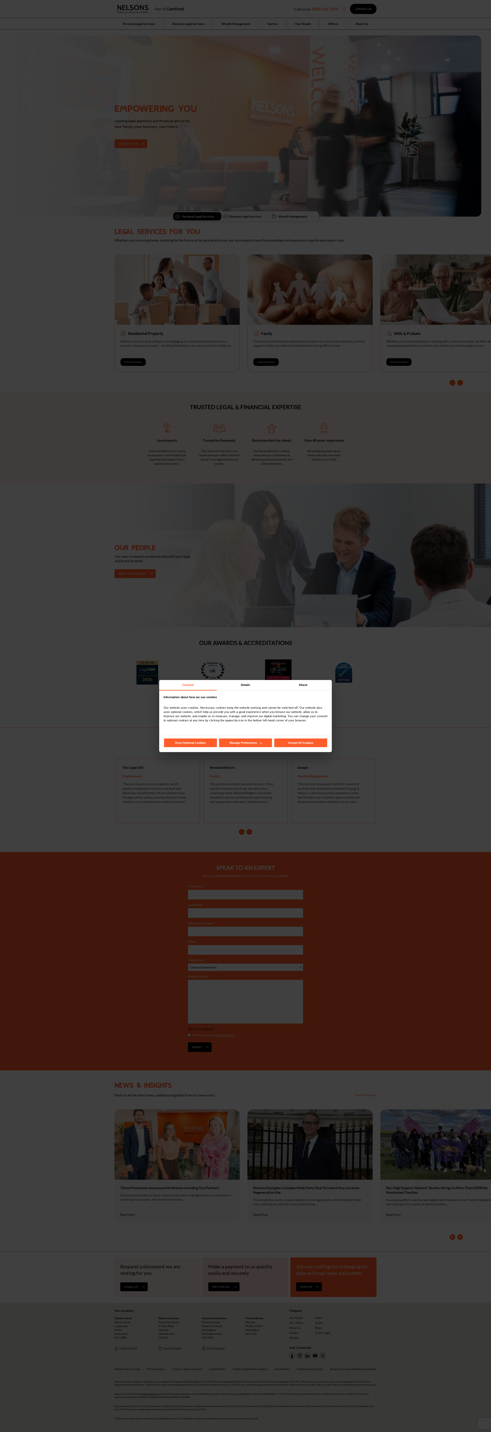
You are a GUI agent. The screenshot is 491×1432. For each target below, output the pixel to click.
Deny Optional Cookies (190, 742)
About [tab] (303, 684)
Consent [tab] (188, 684)
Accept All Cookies (300, 742)
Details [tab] (245, 684)
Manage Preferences (243, 742)
